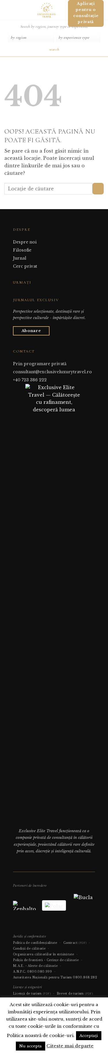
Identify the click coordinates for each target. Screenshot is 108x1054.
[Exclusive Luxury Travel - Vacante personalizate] (46, 10)
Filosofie (22, 250)
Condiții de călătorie (29, 948)
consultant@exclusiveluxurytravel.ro (52, 371)
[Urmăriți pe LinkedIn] (30, 293)
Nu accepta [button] (30, 1046)
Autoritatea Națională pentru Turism (42, 977)
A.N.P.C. (19, 972)
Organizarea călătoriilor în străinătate (43, 954)
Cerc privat (25, 266)
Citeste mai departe (70, 1046)
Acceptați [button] (88, 1035)
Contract (75, 943)
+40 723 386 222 (30, 379)
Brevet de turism (75, 993)
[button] (6, 10)
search (54, 49)
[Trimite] (98, 188)
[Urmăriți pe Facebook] (16, 293)
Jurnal (19, 258)
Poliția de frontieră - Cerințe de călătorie (46, 960)
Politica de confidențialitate (35, 943)
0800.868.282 (85, 977)
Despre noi (25, 242)
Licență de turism (32, 993)
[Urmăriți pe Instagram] (23, 293)
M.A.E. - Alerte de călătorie (35, 966)
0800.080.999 (39, 972)
